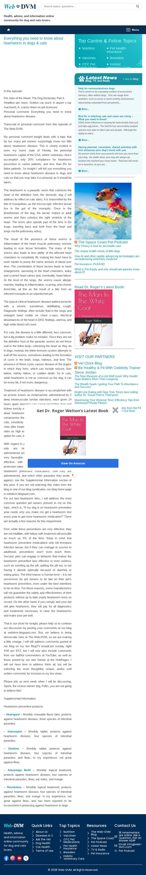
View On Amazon (73, 463)
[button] (72, 411)
